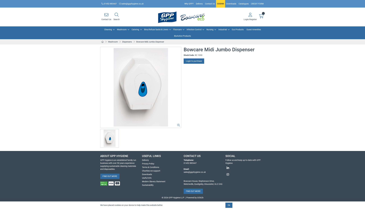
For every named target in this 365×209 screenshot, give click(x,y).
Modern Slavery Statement (153, 181)
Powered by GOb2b (194, 197)
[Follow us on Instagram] (245, 174)
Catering (135, 29)
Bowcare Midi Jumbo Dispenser (150, 42)
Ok (229, 205)
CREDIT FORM (257, 4)
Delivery (199, 4)
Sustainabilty (148, 185)
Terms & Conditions (150, 167)
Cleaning (108, 29)
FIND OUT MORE (110, 176)
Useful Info (147, 178)
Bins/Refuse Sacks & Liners (156, 29)
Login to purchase (194, 61)
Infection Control (194, 29)
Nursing (209, 29)
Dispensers (127, 42)
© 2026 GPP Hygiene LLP (173, 197)
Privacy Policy (148, 164)
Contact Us (210, 4)
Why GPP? (189, 4)
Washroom (122, 29)
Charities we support (151, 171)
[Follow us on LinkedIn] (245, 168)
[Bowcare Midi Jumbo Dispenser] (140, 87)
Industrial (222, 29)
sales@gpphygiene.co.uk (132, 4)
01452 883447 (110, 4)
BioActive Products (182, 36)
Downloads (231, 4)
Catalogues (244, 4)
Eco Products (238, 29)
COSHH (220, 4)
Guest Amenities (254, 29)
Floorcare (177, 29)
